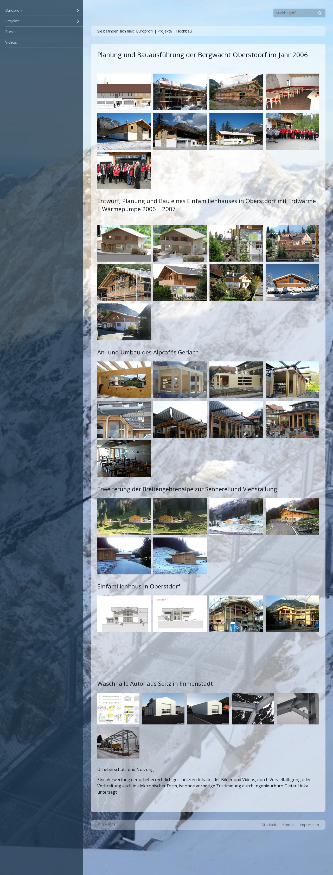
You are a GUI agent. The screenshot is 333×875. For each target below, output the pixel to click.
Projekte (12, 20)
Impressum (309, 824)
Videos (11, 42)
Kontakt (289, 824)
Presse (11, 31)
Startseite (270, 824)
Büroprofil (13, 10)
